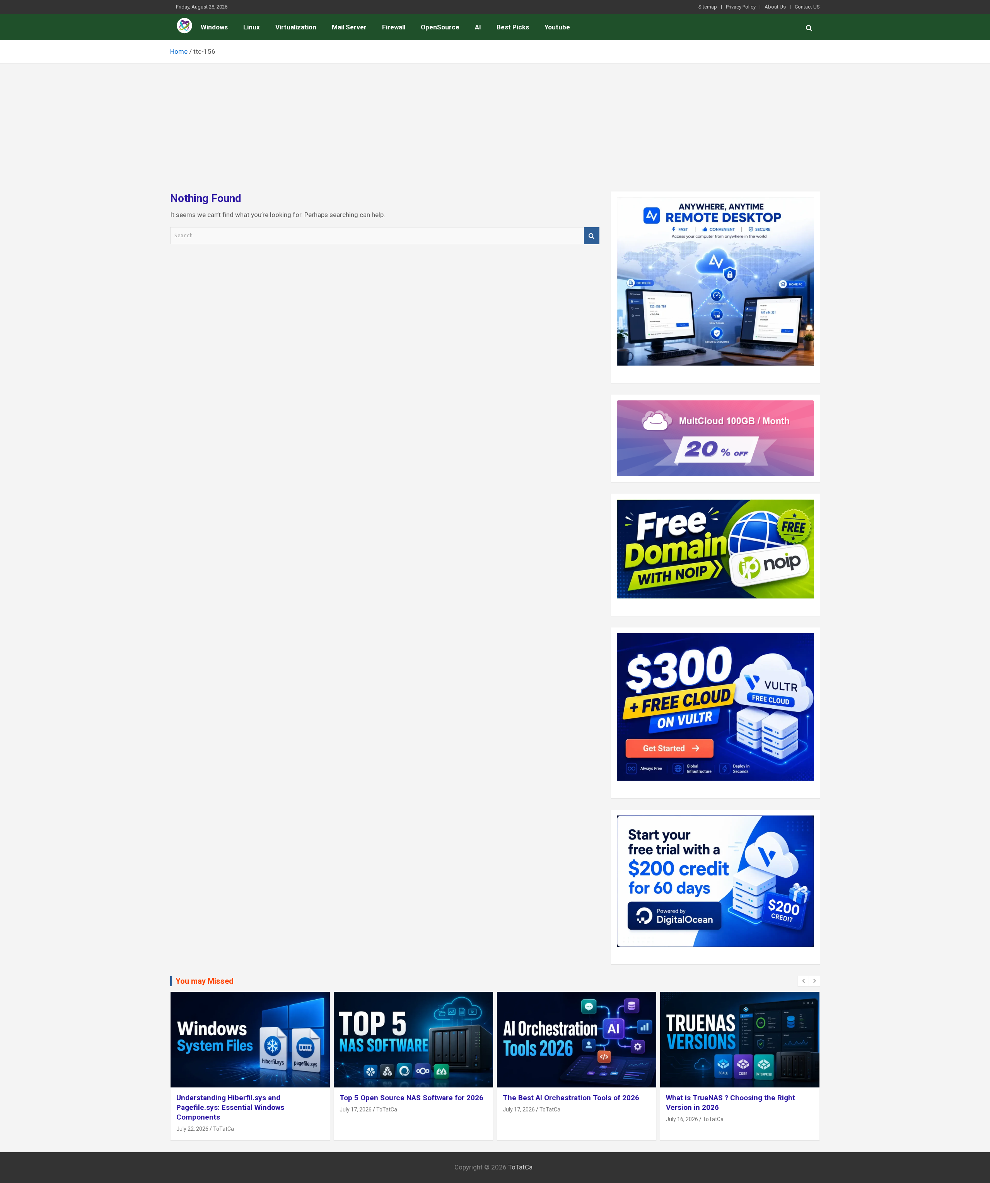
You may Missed (205, 981)
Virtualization (295, 27)
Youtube (557, 27)
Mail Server (349, 27)
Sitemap (707, 7)
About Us (775, 7)
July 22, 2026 (192, 1128)
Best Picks (513, 27)
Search (591, 235)
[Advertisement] (495, 122)
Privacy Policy (741, 7)
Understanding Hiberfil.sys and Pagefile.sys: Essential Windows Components (230, 1107)
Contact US (807, 7)
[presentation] (803, 981)
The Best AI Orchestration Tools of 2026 (571, 1097)
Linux (251, 27)
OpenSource (440, 27)
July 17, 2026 (356, 1109)
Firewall (393, 27)
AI (478, 27)
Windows (214, 27)
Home (184, 25)
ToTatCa (223, 1128)
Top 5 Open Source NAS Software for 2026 (411, 1097)
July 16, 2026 (682, 1119)
